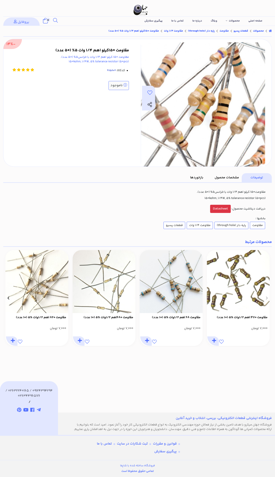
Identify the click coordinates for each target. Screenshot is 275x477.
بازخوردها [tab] (196, 177)
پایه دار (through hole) (201, 31)
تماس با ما (177, 21)
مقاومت (224, 31)
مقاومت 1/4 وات (173, 31)
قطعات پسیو (241, 31)
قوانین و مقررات (165, 443)
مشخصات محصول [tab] (227, 177)
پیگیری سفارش (153, 21)
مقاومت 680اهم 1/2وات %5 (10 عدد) (108, 317)
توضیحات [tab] (257, 177)
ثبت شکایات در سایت (132, 443)
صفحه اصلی (255, 21)
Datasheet (220, 208)
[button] (267, 298)
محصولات (234, 21)
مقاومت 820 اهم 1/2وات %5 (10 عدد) (41, 317)
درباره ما (197, 21)
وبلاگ (214, 21)
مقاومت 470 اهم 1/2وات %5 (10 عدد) (242, 317)
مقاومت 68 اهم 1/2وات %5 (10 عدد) (176, 317)
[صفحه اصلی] (270, 31)
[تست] (39, 410)
